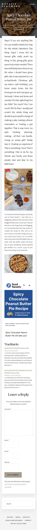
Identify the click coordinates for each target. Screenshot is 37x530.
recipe (25, 247)
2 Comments (19, 29)
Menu (32, 4)
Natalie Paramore (11, 5)
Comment (7, 409)
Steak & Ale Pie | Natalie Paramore (15, 348)
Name (6, 440)
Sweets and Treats (25, 25)
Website (6, 462)
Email (6, 451)
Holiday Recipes (9, 25)
